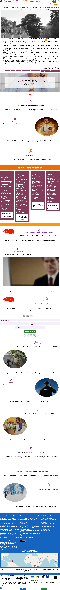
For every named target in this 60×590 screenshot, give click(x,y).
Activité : (6, 183)
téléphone (5, 536)
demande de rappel (13, 536)
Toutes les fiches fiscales (56, 92)
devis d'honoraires (13, 537)
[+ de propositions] (30, 224)
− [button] (2, 556)
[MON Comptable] (1, 588)
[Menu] (52, 1)
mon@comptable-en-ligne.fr (30, 335)
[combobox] (30, 320)
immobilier (55, 4)
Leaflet (57, 566)
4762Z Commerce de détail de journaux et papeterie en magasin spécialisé (21, 183)
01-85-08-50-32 (23, 582)
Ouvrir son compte (30, 83)
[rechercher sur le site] (2, 585)
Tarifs (23, 588)
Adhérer (43, 588)
